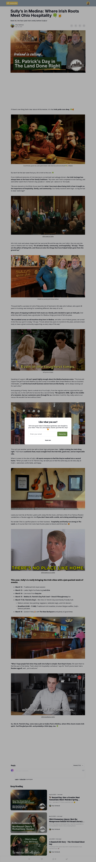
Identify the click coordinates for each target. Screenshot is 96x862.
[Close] (68, 420)
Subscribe (62, 434)
